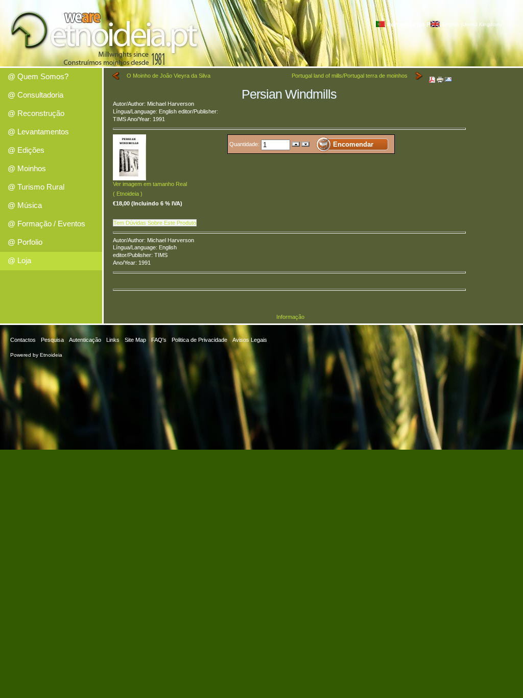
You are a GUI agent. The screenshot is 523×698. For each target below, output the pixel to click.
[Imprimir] (440, 78)
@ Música (25, 205)
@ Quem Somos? (38, 76)
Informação (290, 317)
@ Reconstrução (36, 113)
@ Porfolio (25, 242)
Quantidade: (245, 144)
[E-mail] (448, 78)
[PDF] (432, 78)
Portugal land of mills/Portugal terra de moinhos (350, 76)
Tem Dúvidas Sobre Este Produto (154, 223)
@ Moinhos (27, 168)
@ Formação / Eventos (46, 223)
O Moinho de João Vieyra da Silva (168, 76)
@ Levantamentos (38, 131)
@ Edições (26, 150)
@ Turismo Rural (36, 186)
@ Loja (19, 260)
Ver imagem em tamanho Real (150, 184)
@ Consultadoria (35, 94)
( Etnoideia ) (127, 194)
